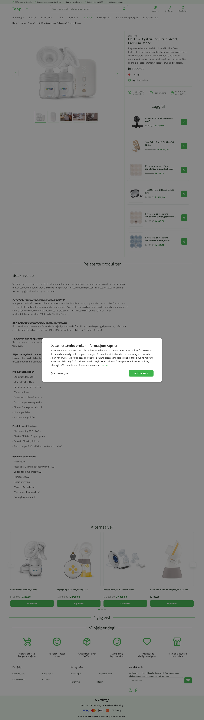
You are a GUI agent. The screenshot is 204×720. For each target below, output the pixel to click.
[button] (59, 373)
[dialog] (102, 360)
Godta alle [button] (141, 373)
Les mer (105, 365)
